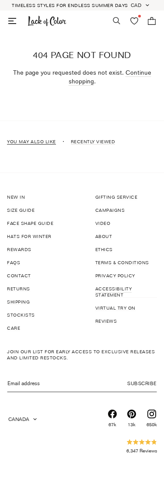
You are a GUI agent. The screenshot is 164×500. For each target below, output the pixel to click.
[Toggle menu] (12, 21)
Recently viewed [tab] (93, 141)
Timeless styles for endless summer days (70, 5)
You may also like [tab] (31, 141)
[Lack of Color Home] (47, 21)
